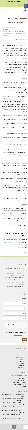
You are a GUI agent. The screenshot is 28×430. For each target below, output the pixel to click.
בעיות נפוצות (20, 239)
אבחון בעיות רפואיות (20, 357)
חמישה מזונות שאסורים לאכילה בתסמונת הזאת (14, 33)
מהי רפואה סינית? (20, 355)
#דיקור (18, 242)
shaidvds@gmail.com (19, 380)
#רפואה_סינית (17, 244)
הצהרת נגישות (21, 365)
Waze (8, 1)
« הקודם (25, 252)
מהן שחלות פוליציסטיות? (10, 27)
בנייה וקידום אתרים (12, 425)
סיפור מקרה (7, 29)
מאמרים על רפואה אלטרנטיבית (10, 239)
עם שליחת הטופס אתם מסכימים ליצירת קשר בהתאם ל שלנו (16, 334)
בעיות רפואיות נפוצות (20, 359)
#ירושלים (6, 242)
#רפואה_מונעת (23, 244)
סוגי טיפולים (22, 361)
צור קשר (22, 363)
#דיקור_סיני (14, 242)
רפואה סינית (21, 352)
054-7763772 (12, 4)
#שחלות (11, 244)
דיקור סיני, (6, 35)
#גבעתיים (22, 242)
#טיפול (9, 242)
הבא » (2, 252)
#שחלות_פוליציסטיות (22, 247)
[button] (26, 6)
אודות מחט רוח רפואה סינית (18, 353)
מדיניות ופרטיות (21, 367)
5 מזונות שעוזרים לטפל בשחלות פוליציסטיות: (14, 31)
